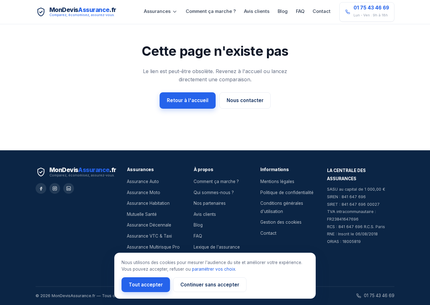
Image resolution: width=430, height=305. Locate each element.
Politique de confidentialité (287, 192)
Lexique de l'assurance (217, 247)
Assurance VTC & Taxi (149, 236)
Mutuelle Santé (142, 214)
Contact (322, 11)
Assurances (157, 11)
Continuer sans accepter (209, 285)
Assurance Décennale (149, 224)
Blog (283, 11)
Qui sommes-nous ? (214, 192)
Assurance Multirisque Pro (153, 247)
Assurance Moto (143, 192)
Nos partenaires (210, 203)
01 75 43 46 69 (379, 295)
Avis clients (256, 11)
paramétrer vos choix (213, 269)
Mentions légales (277, 181)
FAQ (300, 11)
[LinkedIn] (68, 188)
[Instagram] (54, 188)
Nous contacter (245, 100)
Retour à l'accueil (187, 100)
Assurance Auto (143, 181)
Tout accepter (146, 285)
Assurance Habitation (148, 203)
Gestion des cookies (281, 222)
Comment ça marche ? (211, 11)
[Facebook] (41, 188)
